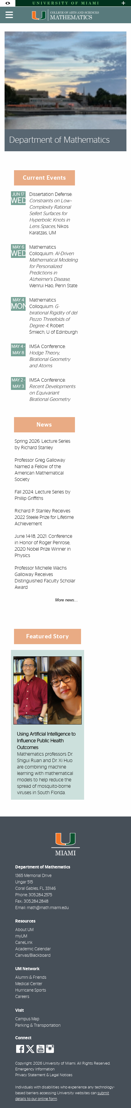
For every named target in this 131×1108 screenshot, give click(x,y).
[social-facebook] (20, 1049)
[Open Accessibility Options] (7, 3)
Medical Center (28, 984)
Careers (22, 997)
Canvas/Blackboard (33, 955)
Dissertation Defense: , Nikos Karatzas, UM (50, 213)
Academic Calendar (33, 949)
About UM (24, 930)
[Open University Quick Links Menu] (123, 3)
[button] (117, 1091)
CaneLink (24, 943)
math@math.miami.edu (48, 908)
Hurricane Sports (30, 990)
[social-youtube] (40, 1049)
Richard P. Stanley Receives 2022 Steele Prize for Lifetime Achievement (44, 517)
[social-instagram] (50, 1049)
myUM (21, 936)
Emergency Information (35, 1069)
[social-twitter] (30, 1048)
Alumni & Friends (30, 977)
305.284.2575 (40, 895)
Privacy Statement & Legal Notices (44, 1075)
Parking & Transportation (38, 1025)
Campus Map (27, 1019)
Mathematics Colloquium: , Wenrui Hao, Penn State (53, 266)
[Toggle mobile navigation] (9, 15)
